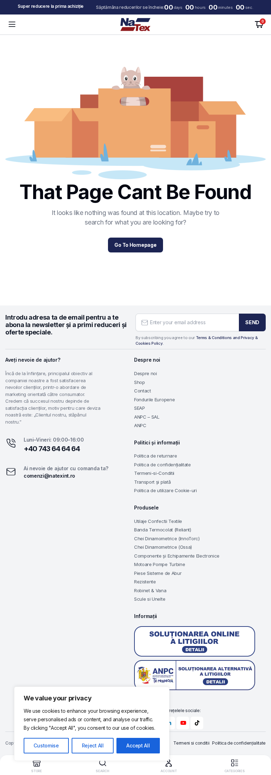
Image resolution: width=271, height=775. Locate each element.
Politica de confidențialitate (162, 464)
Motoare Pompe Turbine (159, 564)
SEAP (139, 408)
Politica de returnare (155, 456)
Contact (142, 391)
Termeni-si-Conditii (154, 473)
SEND (252, 322)
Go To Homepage (135, 245)
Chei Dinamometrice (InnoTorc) (167, 538)
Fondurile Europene (154, 399)
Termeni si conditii (191, 743)
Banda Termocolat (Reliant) (162, 529)
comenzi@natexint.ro (49, 476)
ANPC (140, 425)
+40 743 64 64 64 (52, 448)
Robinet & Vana (150, 590)
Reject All (93, 745)
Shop (139, 382)
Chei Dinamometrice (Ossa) (163, 547)
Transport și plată (152, 482)
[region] (91, 724)
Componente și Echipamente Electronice (176, 556)
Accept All (138, 745)
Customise (46, 745)
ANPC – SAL (146, 417)
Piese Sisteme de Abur (157, 573)
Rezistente (145, 581)
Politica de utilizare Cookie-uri (165, 490)
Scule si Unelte (149, 599)
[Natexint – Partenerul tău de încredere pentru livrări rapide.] (135, 25)
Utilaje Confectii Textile (158, 521)
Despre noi (145, 373)
